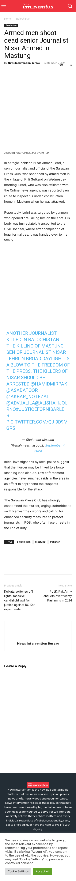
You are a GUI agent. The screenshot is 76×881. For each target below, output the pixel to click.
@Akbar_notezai (27, 396)
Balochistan (23, 18)
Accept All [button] (42, 871)
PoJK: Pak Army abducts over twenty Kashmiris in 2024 (57, 596)
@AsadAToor (22, 390)
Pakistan (55, 541)
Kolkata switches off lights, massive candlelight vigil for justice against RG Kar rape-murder (19, 600)
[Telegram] (47, 72)
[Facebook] (8, 72)
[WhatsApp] (37, 72)
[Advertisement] (38, 286)
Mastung (40, 541)
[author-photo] (38, 636)
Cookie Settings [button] (18, 871)
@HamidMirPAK (49, 384)
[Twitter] (18, 72)
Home (8, 18)
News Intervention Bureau (24, 62)
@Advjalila (20, 403)
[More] (57, 72)
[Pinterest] (28, 72)
